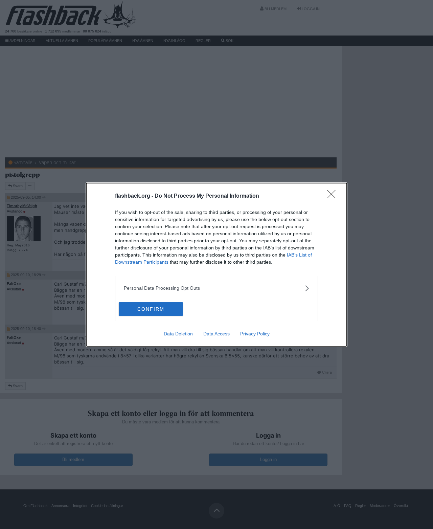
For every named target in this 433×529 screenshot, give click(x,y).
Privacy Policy (255, 333)
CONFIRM (150, 309)
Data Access (216, 333)
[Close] (333, 196)
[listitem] (216, 288)
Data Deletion (178, 333)
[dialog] (216, 264)
